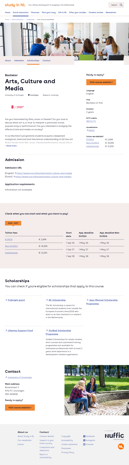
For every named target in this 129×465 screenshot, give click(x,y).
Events (21, 444)
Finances (35, 12)
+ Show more (11, 145)
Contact (47, 60)
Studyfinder (30, 19)
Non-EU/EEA (92, 142)
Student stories (96, 12)
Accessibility (67, 440)
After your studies (77, 12)
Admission (19, 60)
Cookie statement (69, 444)
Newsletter (111, 12)
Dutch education (20, 12)
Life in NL (62, 12)
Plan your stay (49, 12)
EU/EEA (90, 139)
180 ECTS (91, 121)
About (8, 60)
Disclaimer (66, 448)
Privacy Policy (67, 452)
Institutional (92, 146)
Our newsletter (25, 440)
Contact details (47, 436)
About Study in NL (26, 436)
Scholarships (33, 60)
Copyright (66, 436)
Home (7, 12)
